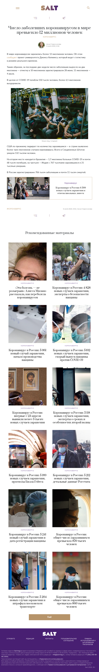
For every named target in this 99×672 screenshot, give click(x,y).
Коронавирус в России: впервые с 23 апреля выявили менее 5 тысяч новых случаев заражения (27, 417)
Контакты (49, 639)
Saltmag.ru (18, 651)
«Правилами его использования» (51, 659)
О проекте (11, 639)
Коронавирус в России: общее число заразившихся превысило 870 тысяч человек (71, 539)
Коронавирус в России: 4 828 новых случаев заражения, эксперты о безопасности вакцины (71, 292)
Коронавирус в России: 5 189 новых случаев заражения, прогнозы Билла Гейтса (27, 478)
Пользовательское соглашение (69, 639)
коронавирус (14, 209)
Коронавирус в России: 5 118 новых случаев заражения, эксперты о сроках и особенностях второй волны (71, 417)
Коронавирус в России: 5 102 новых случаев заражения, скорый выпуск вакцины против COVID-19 (71, 355)
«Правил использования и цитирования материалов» (67, 665)
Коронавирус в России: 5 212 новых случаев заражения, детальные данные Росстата (71, 478)
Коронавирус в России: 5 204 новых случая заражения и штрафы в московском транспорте (27, 602)
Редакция (30, 639)
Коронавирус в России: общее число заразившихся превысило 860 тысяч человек (71, 602)
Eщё (49, 617)
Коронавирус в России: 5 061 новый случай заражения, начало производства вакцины (27, 355)
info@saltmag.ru (58, 655)
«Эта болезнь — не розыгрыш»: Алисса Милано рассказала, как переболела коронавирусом (27, 292)
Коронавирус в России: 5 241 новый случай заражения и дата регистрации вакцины (27, 538)
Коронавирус (49, 37)
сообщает (12, 57)
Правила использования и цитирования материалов (88, 641)
